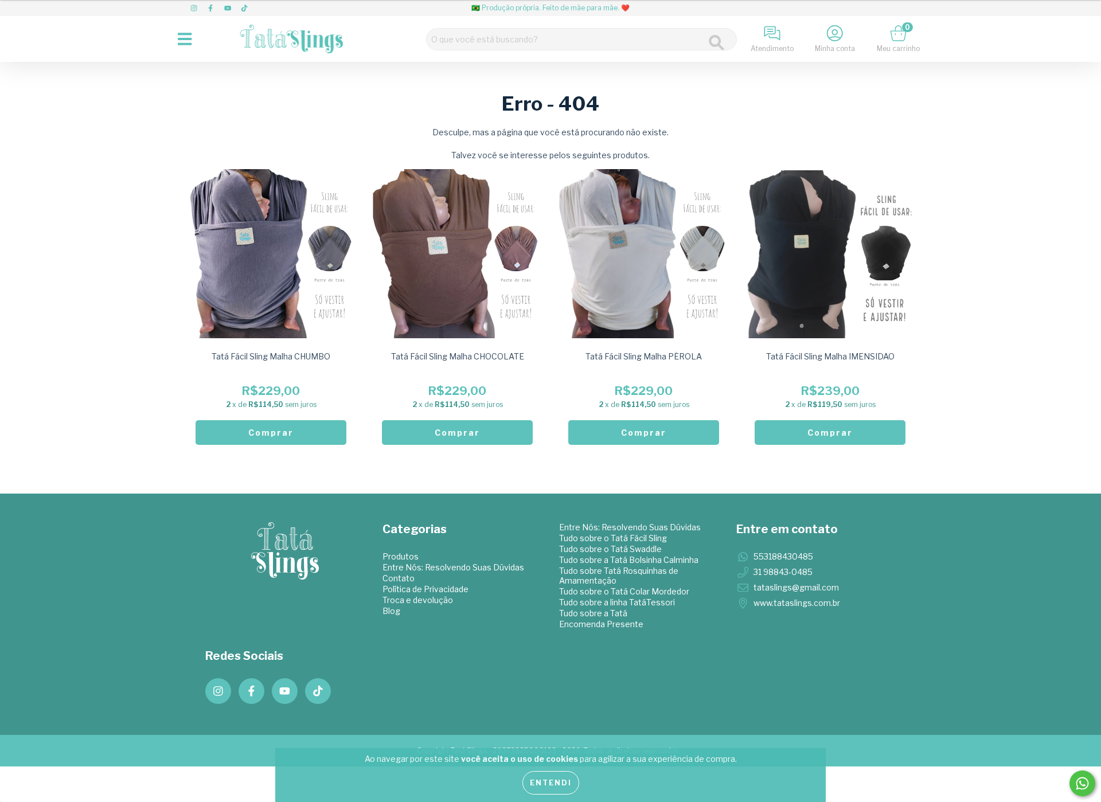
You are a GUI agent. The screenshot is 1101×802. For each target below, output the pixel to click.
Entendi (551, 782)
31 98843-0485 (783, 572)
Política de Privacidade (425, 589)
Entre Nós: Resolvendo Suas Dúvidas (453, 567)
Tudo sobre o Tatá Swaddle (610, 549)
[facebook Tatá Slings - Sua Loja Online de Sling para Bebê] (211, 8)
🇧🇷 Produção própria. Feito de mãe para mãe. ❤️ (550, 7)
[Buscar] (716, 42)
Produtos (400, 556)
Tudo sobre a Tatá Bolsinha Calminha (628, 560)
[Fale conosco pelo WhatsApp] (1082, 783)
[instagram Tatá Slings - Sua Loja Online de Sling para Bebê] (194, 8)
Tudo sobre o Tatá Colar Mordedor (624, 591)
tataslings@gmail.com (796, 587)
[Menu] (188, 39)
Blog (391, 611)
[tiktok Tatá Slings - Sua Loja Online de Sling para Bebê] (244, 8)
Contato (398, 578)
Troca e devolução (417, 600)
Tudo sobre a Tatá (593, 613)
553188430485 (783, 556)
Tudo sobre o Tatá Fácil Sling (613, 538)
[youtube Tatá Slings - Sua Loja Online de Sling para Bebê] (228, 8)
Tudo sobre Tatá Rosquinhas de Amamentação (618, 575)
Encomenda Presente (601, 624)
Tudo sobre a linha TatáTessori (617, 602)
